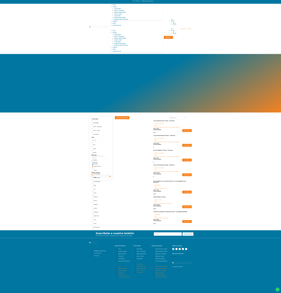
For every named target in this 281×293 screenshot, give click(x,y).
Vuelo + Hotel (118, 14)
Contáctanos (183, 28)
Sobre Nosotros (122, 253)
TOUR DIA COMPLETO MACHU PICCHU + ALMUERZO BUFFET (170, 211)
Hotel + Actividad (119, 10)
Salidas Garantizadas (120, 12)
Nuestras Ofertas (122, 251)
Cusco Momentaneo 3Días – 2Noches (163, 165)
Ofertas (115, 6)
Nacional (156, 127)
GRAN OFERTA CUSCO (159, 197)
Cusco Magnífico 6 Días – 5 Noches (163, 150)
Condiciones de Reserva (161, 251)
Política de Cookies (160, 258)
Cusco (170, 127)
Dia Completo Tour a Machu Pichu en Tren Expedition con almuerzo (169, 181)
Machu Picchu (164, 127)
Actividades (117, 8)
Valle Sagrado (176, 127)
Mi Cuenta (189, 28)
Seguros (115, 21)
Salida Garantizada (141, 253)
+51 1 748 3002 (136, 1)
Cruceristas (117, 15)
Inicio (114, 4)
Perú (155, 125)
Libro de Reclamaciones (161, 261)
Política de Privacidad (160, 253)
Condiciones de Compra (161, 249)
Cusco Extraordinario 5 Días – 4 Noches (164, 135)
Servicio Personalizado (124, 261)
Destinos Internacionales (121, 19)
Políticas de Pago (159, 256)
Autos (114, 23)
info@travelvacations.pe (147, 1)
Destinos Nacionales (120, 17)
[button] (135, 29)
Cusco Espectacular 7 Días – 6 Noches (164, 120)
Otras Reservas (117, 25)
